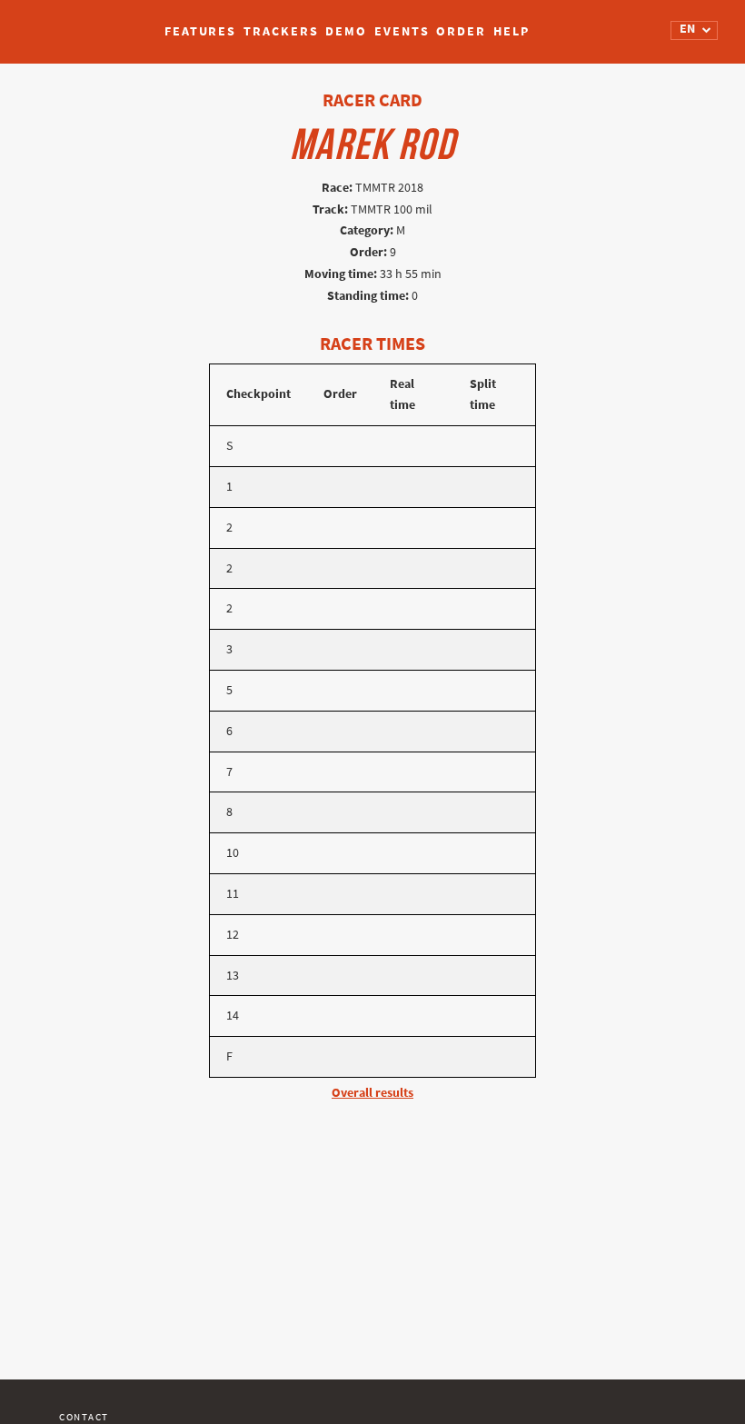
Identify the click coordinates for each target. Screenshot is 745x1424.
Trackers (280, 31)
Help (511, 31)
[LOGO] (82, 22)
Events (401, 31)
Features (200, 31)
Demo (346, 31)
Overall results (372, 1092)
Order (461, 31)
